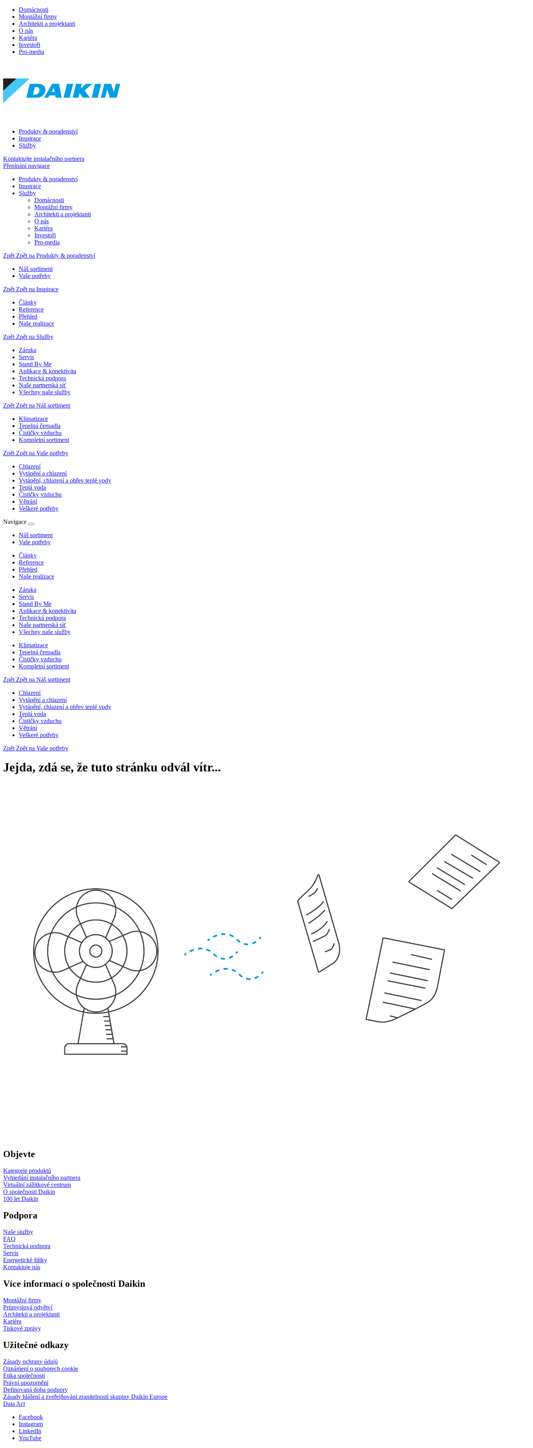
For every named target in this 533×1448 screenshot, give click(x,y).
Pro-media (31, 51)
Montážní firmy (38, 16)
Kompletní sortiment (44, 666)
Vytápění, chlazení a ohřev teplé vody (65, 707)
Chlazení (30, 692)
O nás (26, 30)
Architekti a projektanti (47, 23)
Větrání (28, 728)
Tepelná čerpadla (39, 652)
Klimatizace (33, 645)
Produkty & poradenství (48, 131)
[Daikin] (61, 118)
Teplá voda (32, 714)
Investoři (29, 44)
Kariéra (28, 37)
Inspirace (30, 138)
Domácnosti (33, 9)
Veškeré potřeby (39, 735)
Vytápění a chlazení (43, 699)
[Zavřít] (31, 524)
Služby (27, 145)
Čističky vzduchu (40, 659)
